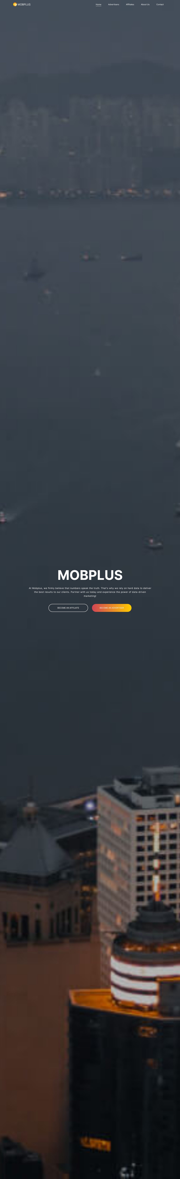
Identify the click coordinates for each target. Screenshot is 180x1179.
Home (98, 4)
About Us (145, 4)
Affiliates (130, 4)
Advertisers (113, 4)
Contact (160, 4)
